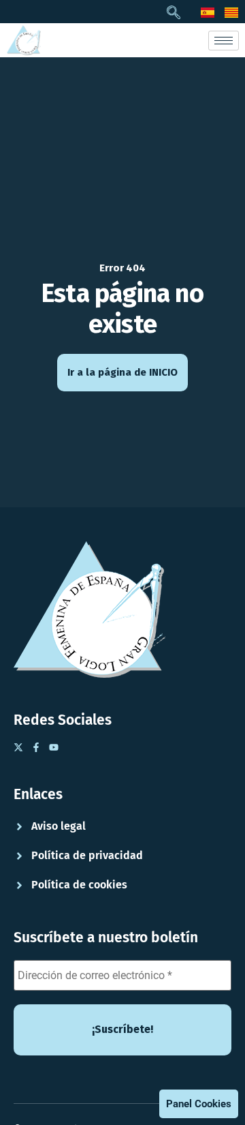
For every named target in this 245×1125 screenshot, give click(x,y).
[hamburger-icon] (223, 40)
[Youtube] (54, 747)
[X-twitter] (18, 747)
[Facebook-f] (36, 747)
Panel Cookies (198, 1104)
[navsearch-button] (173, 13)
